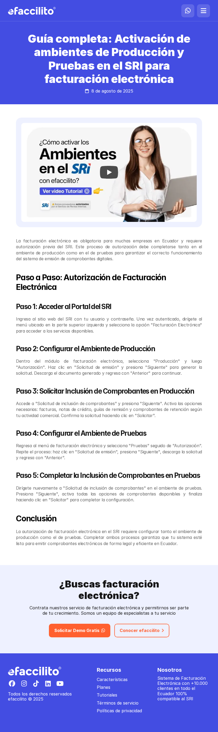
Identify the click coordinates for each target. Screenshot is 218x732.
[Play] (109, 172)
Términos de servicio (118, 703)
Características (112, 679)
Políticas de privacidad (119, 710)
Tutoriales (107, 695)
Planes (103, 687)
